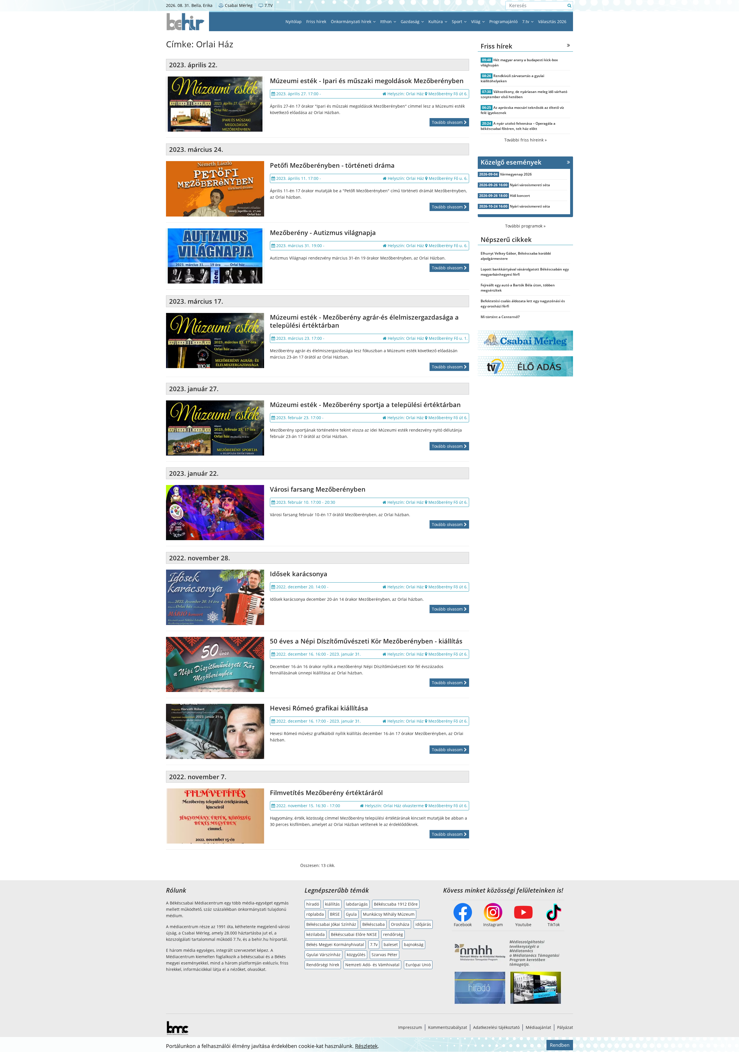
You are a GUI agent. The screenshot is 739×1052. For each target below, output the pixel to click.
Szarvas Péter (385, 954)
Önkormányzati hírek (351, 21)
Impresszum (410, 1027)
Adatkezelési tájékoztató (496, 1027)
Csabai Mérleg (238, 5)
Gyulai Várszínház (323, 954)
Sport (457, 21)
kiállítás (332, 904)
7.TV (268, 5)
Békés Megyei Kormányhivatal (335, 944)
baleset (391, 944)
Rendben (560, 1045)
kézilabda (315, 934)
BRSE (335, 914)
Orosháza (400, 924)
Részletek (366, 1045)
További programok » (525, 226)
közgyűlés (356, 954)
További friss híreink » (525, 140)
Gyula (351, 914)
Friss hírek (316, 21)
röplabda (315, 914)
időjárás (423, 924)
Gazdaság (411, 21)
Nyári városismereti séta (530, 184)
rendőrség (393, 934)
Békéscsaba (373, 924)
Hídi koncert (520, 195)
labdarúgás (357, 904)
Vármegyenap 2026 (516, 174)
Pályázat (565, 1027)
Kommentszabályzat (447, 1027)
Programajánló (503, 21)
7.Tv (374, 944)
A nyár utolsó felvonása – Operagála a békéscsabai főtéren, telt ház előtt (518, 126)
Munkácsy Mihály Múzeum (389, 914)
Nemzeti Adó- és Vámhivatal (372, 964)
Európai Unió (418, 964)
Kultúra (436, 21)
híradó (312, 904)
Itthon (386, 21)
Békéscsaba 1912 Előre (396, 904)
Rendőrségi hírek (322, 964)
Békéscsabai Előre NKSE (354, 934)
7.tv (526, 21)
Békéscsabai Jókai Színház (331, 924)
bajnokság (413, 944)
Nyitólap (293, 21)
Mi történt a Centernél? (500, 316)
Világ (476, 21)
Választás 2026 (552, 21)
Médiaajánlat (538, 1027)
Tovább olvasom (448, 122)
